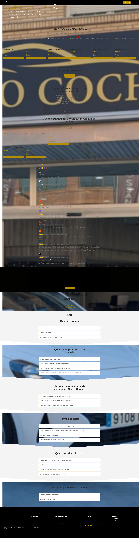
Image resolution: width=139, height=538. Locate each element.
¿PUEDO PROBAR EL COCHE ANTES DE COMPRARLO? (54, 363)
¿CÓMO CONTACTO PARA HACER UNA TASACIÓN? (53, 474)
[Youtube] (88, 525)
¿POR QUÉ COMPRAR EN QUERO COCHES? (51, 337)
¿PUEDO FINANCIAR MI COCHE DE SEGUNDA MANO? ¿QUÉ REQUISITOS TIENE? (61, 426)
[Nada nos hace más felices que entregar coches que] (80, 280)
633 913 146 (70, 305)
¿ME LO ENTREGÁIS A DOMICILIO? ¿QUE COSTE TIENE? (55, 396)
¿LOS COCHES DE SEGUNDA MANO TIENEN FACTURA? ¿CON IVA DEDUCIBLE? (60, 372)
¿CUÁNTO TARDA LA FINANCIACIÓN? (50, 435)
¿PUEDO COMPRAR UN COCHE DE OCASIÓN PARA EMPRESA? (56, 368)
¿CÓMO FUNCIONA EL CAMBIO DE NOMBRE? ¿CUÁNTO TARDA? (57, 405)
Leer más (88, 263)
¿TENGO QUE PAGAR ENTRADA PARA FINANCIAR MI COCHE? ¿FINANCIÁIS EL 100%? (62, 430)
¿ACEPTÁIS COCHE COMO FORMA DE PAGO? (52, 439)
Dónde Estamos (56, 8)
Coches (54, 4)
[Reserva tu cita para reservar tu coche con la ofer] (100, 280)
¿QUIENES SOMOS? (45, 328)
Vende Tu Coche (56, 5)
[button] (69, 328)
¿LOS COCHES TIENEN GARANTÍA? (49, 494)
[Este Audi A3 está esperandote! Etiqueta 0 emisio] (38, 280)
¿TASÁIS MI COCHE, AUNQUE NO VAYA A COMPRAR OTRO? (55, 460)
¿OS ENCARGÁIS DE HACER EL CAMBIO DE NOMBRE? (54, 469)
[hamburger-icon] (120, 2)
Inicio (54, 2)
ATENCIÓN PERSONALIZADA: (47, 499)
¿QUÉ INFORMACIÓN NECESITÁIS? (49, 465)
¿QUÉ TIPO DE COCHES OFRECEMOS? (50, 359)
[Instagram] (91, 525)
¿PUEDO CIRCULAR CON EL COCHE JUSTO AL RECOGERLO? (56, 400)
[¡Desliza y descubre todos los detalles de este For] (59, 280)
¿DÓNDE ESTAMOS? (45, 332)
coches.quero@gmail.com (71, 307)
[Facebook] (85, 525)
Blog (54, 7)
